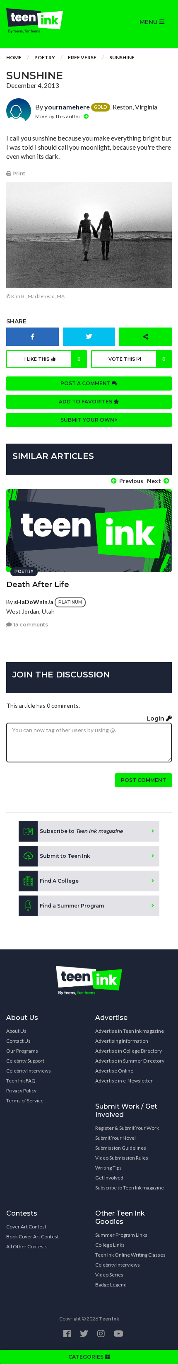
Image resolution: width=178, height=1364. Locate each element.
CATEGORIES (86, 1357)
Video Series (109, 1275)
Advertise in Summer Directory (129, 1061)
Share (16, 321)
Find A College (59, 881)
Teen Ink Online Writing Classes (130, 1255)
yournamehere (67, 107)
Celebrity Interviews (28, 1071)
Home (14, 57)
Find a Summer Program (72, 906)
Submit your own (87, 420)
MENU (149, 22)
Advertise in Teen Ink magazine (129, 1031)
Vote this (137, 359)
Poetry (44, 57)
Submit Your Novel (115, 1138)
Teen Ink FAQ (21, 1081)
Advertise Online (114, 1071)
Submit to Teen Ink (65, 856)
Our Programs (22, 1051)
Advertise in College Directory (128, 1051)
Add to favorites (86, 401)
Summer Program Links (121, 1235)
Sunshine (122, 57)
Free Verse (82, 57)
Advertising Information (121, 1041)
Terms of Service (24, 1100)
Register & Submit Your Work (127, 1128)
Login (156, 718)
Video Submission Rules (121, 1158)
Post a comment (86, 383)
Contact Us (18, 1041)
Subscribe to (81, 831)
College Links (110, 1245)
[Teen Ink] (44, 20)
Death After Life (37, 584)
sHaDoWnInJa (33, 601)
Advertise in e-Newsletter (124, 1081)
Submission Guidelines (120, 1148)
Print (18, 173)
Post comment (143, 780)
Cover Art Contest (26, 1226)
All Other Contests (27, 1246)
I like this (52, 359)
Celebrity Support (25, 1061)
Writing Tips (108, 1168)
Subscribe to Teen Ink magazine (129, 1187)
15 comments (30, 624)
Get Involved (109, 1178)
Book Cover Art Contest (32, 1236)
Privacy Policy (21, 1090)
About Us (16, 1031)
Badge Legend (111, 1284)
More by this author (59, 116)
